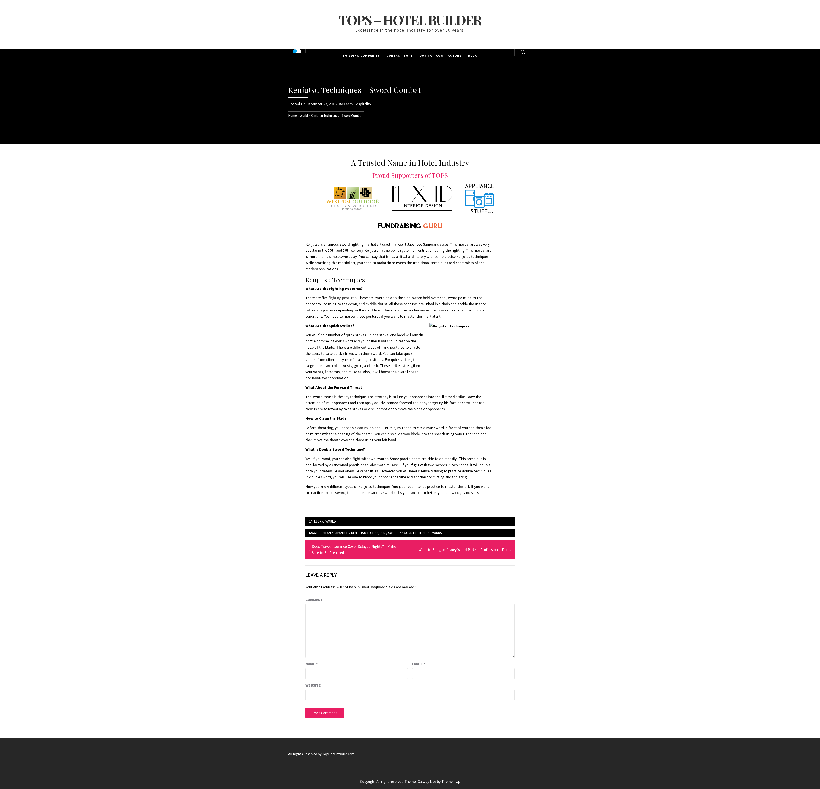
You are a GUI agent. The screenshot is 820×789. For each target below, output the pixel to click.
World (330, 521)
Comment (314, 599)
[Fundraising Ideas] (410, 225)
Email (418, 663)
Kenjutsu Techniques (368, 533)
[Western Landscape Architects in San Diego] (353, 197)
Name (311, 663)
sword (393, 533)
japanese (341, 533)
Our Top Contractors (440, 55)
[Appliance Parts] (479, 197)
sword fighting (414, 533)
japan (326, 533)
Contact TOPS (400, 55)
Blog (472, 55)
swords (436, 533)
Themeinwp (450, 781)
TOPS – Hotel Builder (410, 20)
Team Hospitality (357, 103)
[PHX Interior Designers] (422, 197)
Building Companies (361, 55)
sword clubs (392, 492)
